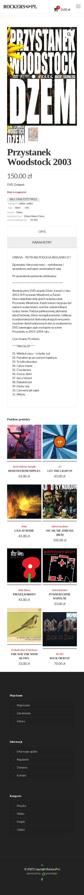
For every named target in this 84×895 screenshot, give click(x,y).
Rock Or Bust (60, 658)
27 (59, 467)
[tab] (42, 232)
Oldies (22, 203)
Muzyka (21, 806)
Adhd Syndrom (60, 526)
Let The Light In (59, 470)
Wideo (29, 203)
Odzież (21, 830)
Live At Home (24, 530)
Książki (21, 822)
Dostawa (22, 767)
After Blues (24, 590)
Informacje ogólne (27, 751)
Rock (27, 208)
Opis (42, 231)
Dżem (19, 212)
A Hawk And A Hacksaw (24, 650)
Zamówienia (24, 713)
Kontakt (21, 775)
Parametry (42, 242)
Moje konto (23, 705)
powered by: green (42, 873)
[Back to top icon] (42, 865)
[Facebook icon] (42, 879)
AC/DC (60, 654)
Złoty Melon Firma (34, 216)
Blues (17, 208)
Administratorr (59, 590)
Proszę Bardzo (24, 594)
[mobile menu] (78, 6)
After (24, 526)
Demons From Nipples (24, 470)
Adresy (21, 721)
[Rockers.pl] (20, 6)
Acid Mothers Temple (24, 467)
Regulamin (23, 759)
